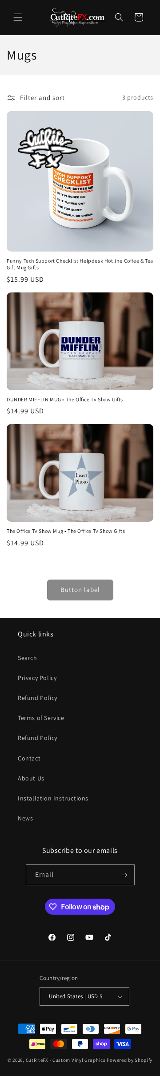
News (25, 818)
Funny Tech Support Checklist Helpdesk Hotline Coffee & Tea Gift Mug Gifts (80, 264)
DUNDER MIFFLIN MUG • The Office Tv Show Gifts (65, 399)
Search (27, 658)
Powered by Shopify (129, 1060)
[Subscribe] (124, 874)
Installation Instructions (53, 798)
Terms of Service (41, 718)
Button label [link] (80, 589)
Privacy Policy (37, 678)
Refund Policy (37, 698)
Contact (29, 758)
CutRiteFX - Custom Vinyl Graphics (66, 1060)
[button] (18, 17)
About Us (31, 778)
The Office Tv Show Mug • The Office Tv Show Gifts (66, 531)
